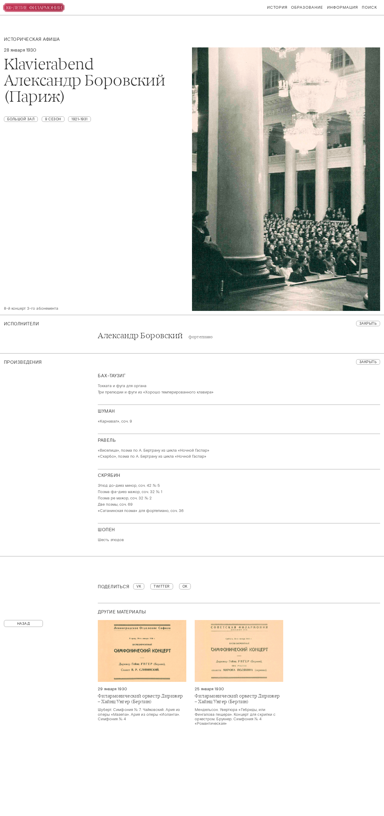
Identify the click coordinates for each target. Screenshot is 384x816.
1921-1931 (79, 119)
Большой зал (21, 119)
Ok (185, 586)
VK (138, 586)
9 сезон (53, 119)
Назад (23, 624)
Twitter (162, 586)
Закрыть (368, 323)
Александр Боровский (155, 336)
